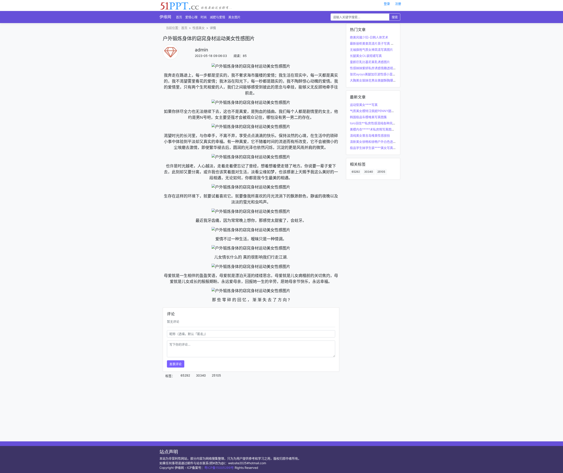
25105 (381, 171)
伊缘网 (165, 16)
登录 (387, 3)
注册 (398, 3)
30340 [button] (201, 375)
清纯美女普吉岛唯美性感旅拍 (370, 135)
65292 (356, 171)
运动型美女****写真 (364, 105)
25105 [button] (216, 375)
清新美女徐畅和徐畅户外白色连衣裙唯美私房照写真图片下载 (391, 141)
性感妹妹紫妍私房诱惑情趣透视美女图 (376, 68)
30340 (368, 171)
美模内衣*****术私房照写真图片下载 (375, 129)
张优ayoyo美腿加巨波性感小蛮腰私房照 (377, 74)
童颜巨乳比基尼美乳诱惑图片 (370, 62)
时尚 (204, 17)
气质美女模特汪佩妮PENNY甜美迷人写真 (378, 111)
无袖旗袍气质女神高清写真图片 (371, 49)
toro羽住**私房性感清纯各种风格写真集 (377, 123)
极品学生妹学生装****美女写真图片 (374, 148)
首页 (179, 17)
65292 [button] (185, 375)
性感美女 (198, 28)
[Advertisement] (251, 410)
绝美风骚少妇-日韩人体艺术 (369, 37)
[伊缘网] (196, 5)
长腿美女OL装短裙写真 (366, 56)
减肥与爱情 (217, 17)
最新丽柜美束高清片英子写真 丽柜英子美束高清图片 (386, 43)
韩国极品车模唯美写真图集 (368, 117)
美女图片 (234, 17)
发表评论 (175, 364)
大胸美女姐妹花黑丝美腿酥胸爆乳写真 (376, 80)
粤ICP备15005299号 (219, 467)
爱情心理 (191, 17)
